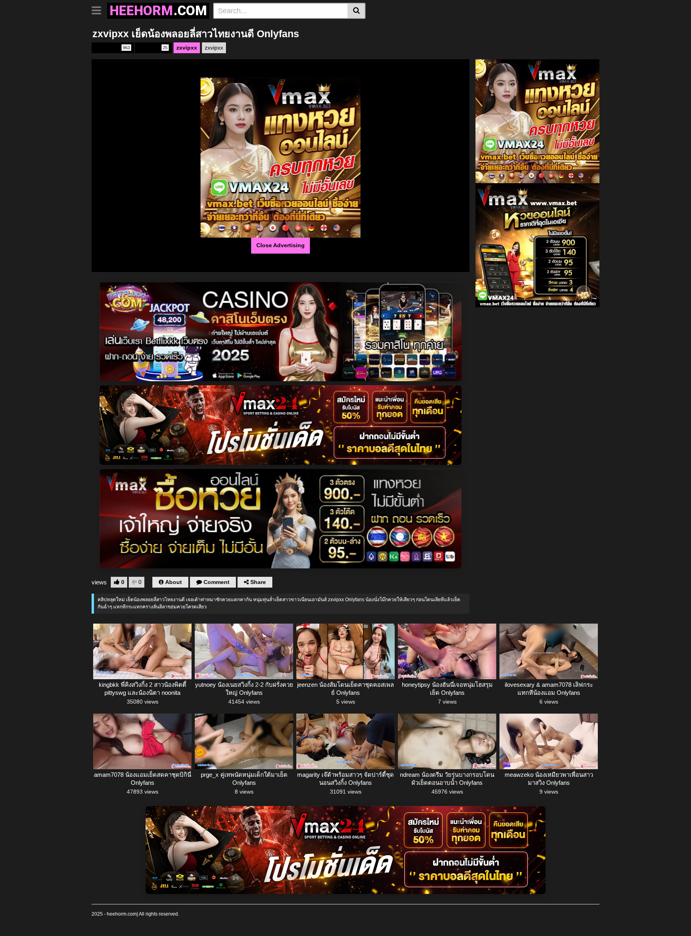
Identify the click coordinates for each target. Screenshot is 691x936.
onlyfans (112, 47)
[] (356, 11)
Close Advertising (280, 245)
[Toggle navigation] (99, 9)
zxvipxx (153, 47)
